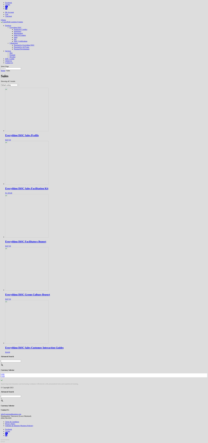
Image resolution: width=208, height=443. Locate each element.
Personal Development (21, 49)
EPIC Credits (9, 59)
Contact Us (9, 63)
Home (3, 71)
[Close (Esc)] (2, 439)
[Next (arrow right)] (4, 441)
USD (2, 374)
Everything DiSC (15, 27)
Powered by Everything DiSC (24, 45)
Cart (6, 14)
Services (8, 51)
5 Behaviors (14, 43)
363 (15, 39)
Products (8, 25)
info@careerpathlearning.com (11, 414)
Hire (11, 53)
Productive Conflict (20, 29)
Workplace (17, 31)
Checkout (8, 16)
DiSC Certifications (20, 41)
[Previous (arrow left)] (2, 441)
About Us (8, 61)
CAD (3, 376)
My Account (9, 12)
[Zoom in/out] (8, 439)
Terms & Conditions (12, 422)
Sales (15, 37)
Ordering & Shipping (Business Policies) (19, 426)
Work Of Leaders (20, 35)
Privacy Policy (10, 424)
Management (18, 33)
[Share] (4, 439)
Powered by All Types (21, 47)
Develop (12, 57)
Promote (12, 55)
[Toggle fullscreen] (6, 439)
